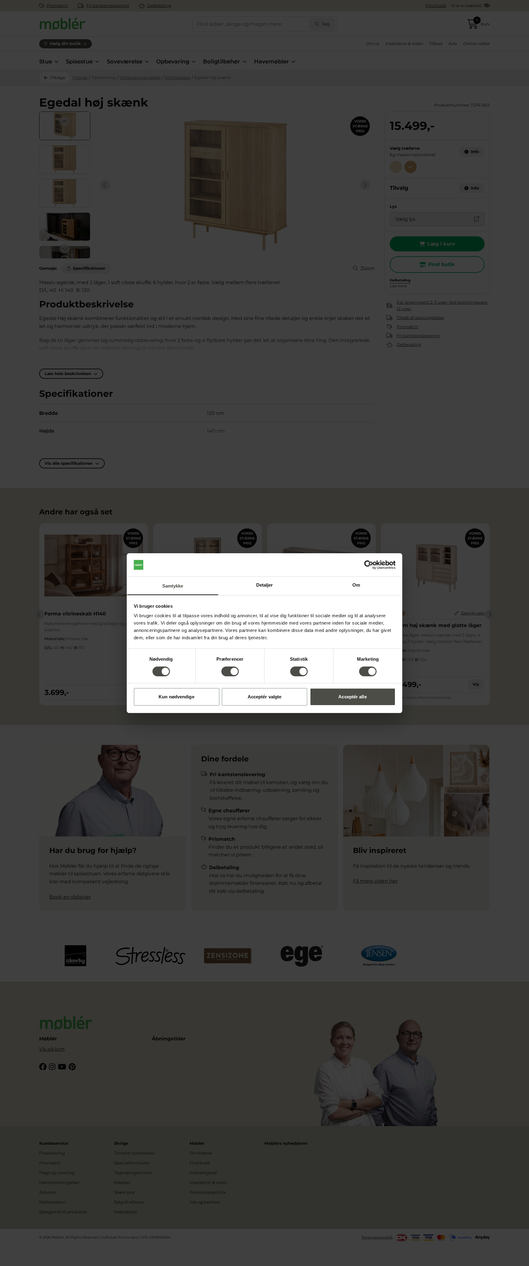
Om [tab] (356, 585)
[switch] (230, 671)
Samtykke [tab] (172, 585)
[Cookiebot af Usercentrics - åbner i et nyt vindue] (369, 564)
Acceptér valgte (265, 696)
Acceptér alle (352, 696)
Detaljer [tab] (264, 585)
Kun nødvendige (176, 696)
